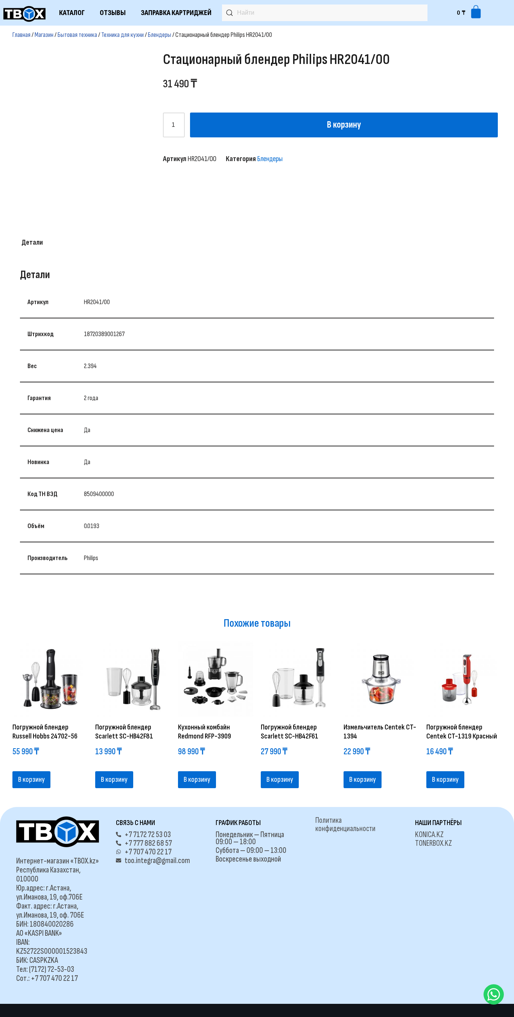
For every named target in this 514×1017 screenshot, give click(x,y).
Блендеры (159, 35)
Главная (21, 35)
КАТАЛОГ (72, 12)
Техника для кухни (122, 35)
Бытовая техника (77, 35)
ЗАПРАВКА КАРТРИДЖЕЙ (176, 12)
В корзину (344, 125)
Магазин (44, 35)
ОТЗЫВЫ (113, 12)
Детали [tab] (32, 242)
